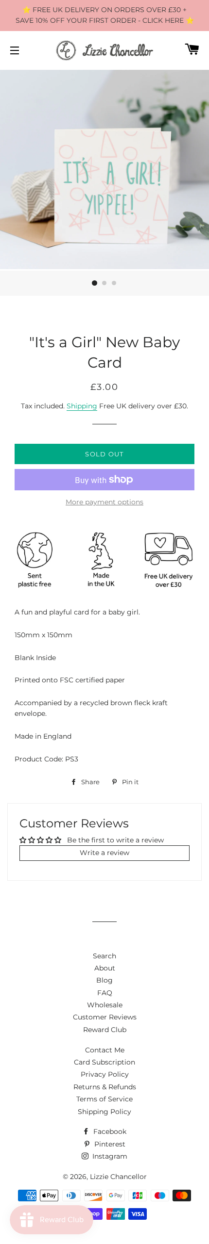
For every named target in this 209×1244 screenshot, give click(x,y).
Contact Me (104, 1050)
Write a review (104, 852)
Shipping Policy (104, 1111)
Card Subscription (104, 1062)
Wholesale (104, 1005)
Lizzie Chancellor (118, 1176)
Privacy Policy (105, 1074)
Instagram (108, 1156)
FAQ (104, 992)
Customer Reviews (105, 1017)
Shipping (82, 406)
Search (104, 956)
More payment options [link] (104, 502)
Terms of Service (104, 1099)
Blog (104, 980)
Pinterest (108, 1144)
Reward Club (104, 1029)
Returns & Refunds (104, 1086)
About (104, 968)
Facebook (108, 1131)
